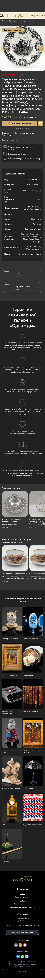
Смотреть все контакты (22, 932)
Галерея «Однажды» (9, 21)
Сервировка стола (27, 21)
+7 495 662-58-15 (22, 919)
